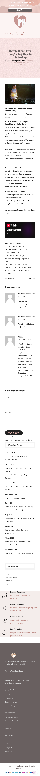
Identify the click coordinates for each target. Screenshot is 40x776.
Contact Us (9, 725)
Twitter (20, 270)
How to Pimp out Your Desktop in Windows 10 (16, 531)
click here (22, 168)
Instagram (8, 748)
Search (7, 694)
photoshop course (11, 267)
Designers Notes (19, 61)
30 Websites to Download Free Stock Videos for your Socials (18, 543)
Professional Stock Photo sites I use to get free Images (19, 519)
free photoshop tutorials (13, 255)
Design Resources (11, 577)
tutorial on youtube (12, 195)
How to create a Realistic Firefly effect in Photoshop (19, 469)
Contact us (8, 581)
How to (25, 255)
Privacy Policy (10, 706)
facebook (14, 270)
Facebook (8, 751)
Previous (11, 278)
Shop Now (20, 10)
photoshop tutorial (25, 267)
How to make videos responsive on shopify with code (17, 458)
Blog (6, 584)
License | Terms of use (12, 721)
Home (7, 61)
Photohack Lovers (17, 671)
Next (30, 278)
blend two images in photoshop (16, 249)
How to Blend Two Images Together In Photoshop (18, 476)
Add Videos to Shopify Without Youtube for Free (19, 488)
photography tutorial (12, 264)
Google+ (8, 273)
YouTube (8, 740)
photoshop (24, 264)
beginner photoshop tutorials (15, 246)
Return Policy (9, 698)
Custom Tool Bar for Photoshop (16, 498)
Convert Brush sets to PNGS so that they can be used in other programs (19, 508)
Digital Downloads (11, 717)
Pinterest (8, 744)
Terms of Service (11, 702)
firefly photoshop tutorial (13, 252)
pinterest (27, 270)
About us (8, 729)
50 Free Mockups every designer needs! (19, 553)
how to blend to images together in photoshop (17, 260)
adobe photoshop (16, 243)
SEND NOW (13, 433)
